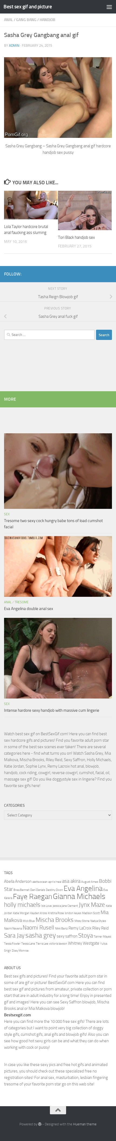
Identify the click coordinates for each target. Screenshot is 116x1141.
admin (14, 45)
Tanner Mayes (102, 936)
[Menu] (109, 6)
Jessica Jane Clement (65, 906)
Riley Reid (100, 928)
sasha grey (40, 935)
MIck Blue (29, 921)
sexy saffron (67, 936)
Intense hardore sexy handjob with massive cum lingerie (51, 710)
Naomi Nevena (13, 928)
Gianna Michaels (79, 896)
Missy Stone (82, 921)
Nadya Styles (98, 921)
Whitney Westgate (83, 943)
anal (8, 20)
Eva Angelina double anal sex (28, 608)
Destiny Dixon (54, 890)
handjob (47, 20)
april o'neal (54, 882)
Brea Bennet (21, 890)
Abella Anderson (18, 881)
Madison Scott (91, 913)
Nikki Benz (61, 928)
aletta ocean (39, 882)
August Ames (89, 882)
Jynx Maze (92, 904)
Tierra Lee (42, 943)
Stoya (85, 935)
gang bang (26, 20)
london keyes (73, 913)
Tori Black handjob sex (76, 237)
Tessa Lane (28, 943)
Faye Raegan (32, 896)
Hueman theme (85, 1124)
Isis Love (46, 906)
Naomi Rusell (38, 927)
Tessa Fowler (12, 943)
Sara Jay (14, 935)
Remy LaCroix (80, 928)
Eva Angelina (83, 888)
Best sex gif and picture (28, 7)
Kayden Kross (38, 913)
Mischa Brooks (55, 920)
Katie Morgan (21, 913)
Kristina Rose (56, 913)
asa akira (71, 881)
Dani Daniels (37, 890)
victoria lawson (58, 943)
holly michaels (22, 904)
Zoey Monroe (20, 950)
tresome (22, 602)
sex (7, 514)
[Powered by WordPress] (40, 1124)
